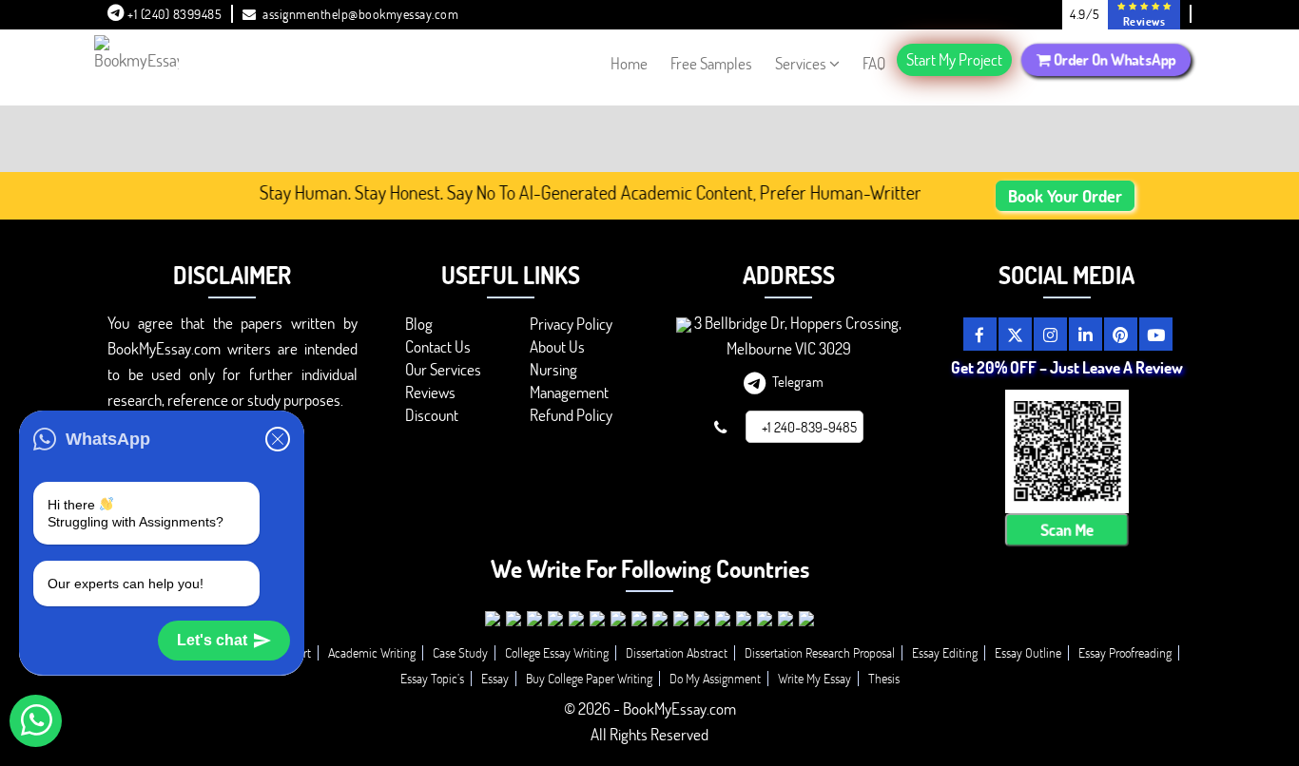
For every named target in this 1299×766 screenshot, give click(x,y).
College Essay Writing (557, 652)
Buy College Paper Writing (589, 678)
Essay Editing (945, 652)
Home (629, 63)
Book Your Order (1065, 195)
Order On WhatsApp (1113, 59)
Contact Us (438, 346)
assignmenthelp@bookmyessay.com (360, 14)
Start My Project (954, 59)
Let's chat (212, 640)
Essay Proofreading (1125, 652)
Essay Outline (1028, 652)
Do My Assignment (715, 678)
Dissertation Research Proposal (820, 652)
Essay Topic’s (432, 678)
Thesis (884, 678)
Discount (431, 415)
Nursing (553, 369)
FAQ (874, 63)
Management (569, 392)
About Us (557, 346)
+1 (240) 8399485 (174, 14)
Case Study (460, 652)
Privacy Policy (571, 324)
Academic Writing (372, 652)
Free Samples (711, 63)
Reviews (430, 392)
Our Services (443, 369)
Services (800, 63)
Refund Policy (571, 415)
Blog (419, 324)
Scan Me (1067, 530)
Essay (495, 678)
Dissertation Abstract (676, 652)
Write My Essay (814, 678)
